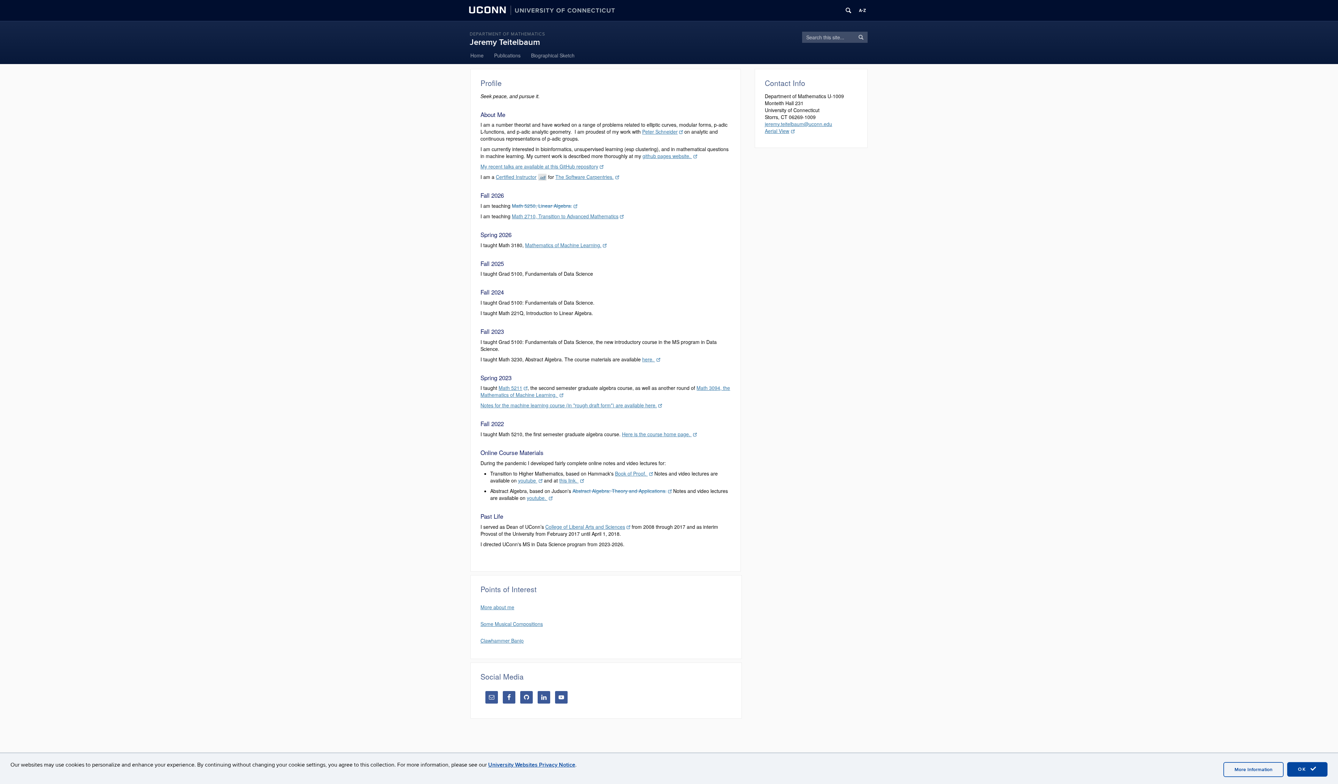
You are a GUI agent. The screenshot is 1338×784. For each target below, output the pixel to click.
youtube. (537, 497)
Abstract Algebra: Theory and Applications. (619, 490)
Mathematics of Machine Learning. (563, 245)
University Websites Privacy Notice (531, 764)
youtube (527, 480)
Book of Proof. (631, 473)
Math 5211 (510, 387)
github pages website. (667, 155)
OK (1303, 769)
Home (477, 55)
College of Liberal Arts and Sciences (585, 526)
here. (648, 359)
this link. (568, 480)
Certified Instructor (521, 176)
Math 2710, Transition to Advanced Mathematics (565, 216)
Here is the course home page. (657, 434)
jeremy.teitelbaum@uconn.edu (798, 123)
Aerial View (777, 130)
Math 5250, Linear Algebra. (542, 205)
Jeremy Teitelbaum (505, 42)
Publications (507, 55)
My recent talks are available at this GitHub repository (539, 166)
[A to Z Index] (862, 10)
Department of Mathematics (507, 34)
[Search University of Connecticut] (848, 10)
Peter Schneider (660, 131)
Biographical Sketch (553, 55)
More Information (1253, 770)
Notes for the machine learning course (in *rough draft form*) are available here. (568, 405)
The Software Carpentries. (584, 176)
